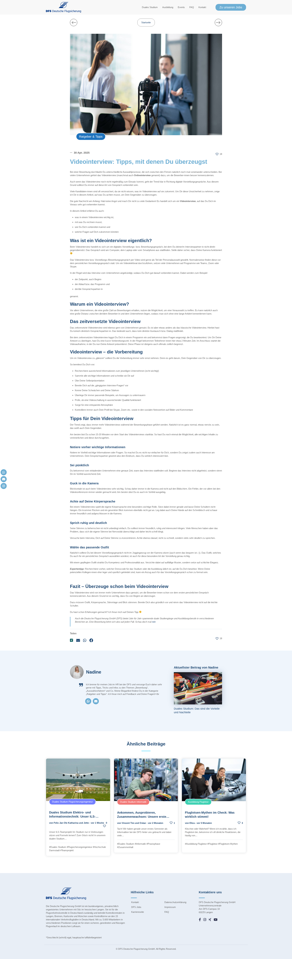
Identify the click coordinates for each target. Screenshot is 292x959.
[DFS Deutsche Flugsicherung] (63, 7)
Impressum (170, 907)
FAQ (191, 7)
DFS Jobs (136, 907)
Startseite (146, 22)
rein (154, 621)
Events (181, 7)
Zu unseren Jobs (230, 7)
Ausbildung (167, 7)
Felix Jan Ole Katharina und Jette (71, 823)
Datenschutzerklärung (175, 902)
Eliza (192, 823)
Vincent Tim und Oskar (134, 823)
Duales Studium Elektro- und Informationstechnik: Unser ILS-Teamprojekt (72, 816)
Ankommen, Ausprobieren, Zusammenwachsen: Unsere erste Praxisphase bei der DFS (141, 816)
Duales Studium (150, 7)
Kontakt (202, 7)
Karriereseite (137, 912)
